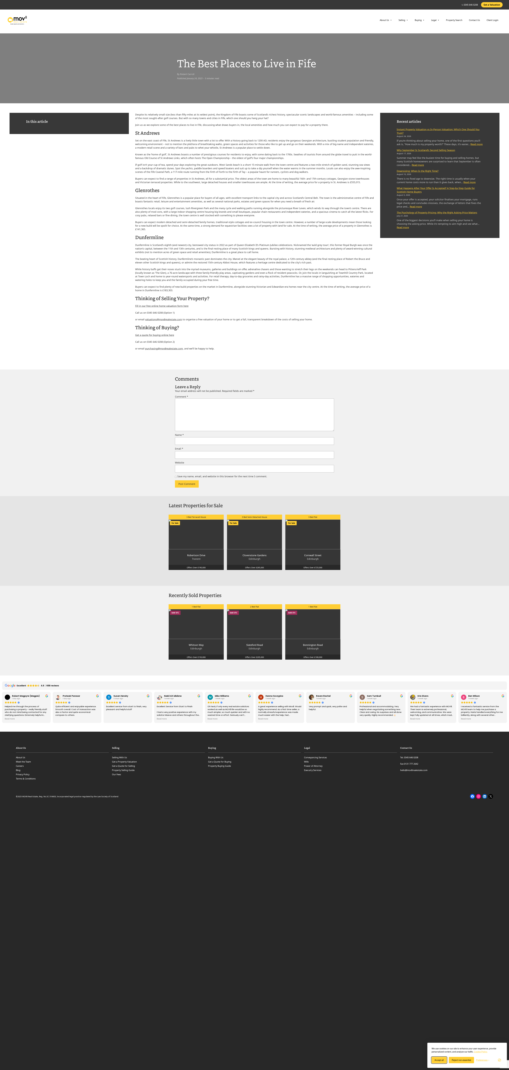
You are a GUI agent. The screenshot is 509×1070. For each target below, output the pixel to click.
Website (179, 462)
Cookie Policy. (481, 1051)
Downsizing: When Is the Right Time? (417, 171)
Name (179, 434)
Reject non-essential (461, 1060)
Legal (433, 20)
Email (179, 448)
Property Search (454, 20)
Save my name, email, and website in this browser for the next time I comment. (222, 476)
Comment (181, 396)
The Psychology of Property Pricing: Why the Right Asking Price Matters (437, 212)
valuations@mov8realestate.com (163, 319)
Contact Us (474, 20)
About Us (384, 20)
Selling (402, 20)
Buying (418, 20)
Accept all (439, 1060)
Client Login (492, 20)
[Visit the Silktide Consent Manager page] (499, 1060)
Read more (476, 144)
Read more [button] (10, 719)
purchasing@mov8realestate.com (164, 348)
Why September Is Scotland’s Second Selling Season (426, 150)
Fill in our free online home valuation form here (161, 305)
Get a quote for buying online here (154, 335)
